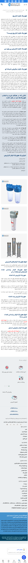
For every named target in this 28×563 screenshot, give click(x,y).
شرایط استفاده (24, 468)
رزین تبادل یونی (24, 434)
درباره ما (25, 484)
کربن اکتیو (25, 438)
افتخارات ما (24, 495)
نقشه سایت (24, 500)
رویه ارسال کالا (24, 450)
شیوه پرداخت (24, 447)
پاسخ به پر (25, 463)
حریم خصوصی (24, 470)
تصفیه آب (25, 436)
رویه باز (25, 465)
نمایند (26, 493)
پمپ (26, 429)
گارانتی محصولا (24, 452)
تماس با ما (25, 486)
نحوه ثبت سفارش (23, 445)
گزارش (25, 472)
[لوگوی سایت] (14, 4)
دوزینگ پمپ (24, 431)
